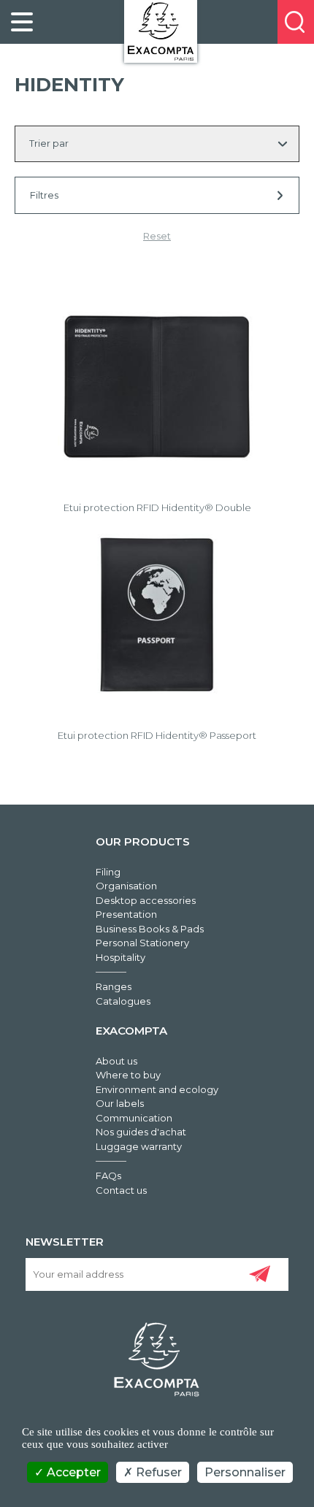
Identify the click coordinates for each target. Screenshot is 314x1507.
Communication (134, 1118)
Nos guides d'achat (141, 1132)
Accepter (72, 1472)
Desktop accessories (146, 900)
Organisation (126, 885)
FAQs (108, 1175)
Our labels (120, 1103)
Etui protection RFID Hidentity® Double (157, 507)
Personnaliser (245, 1472)
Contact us (121, 1190)
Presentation (126, 914)
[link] (22, 22)
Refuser (157, 1472)
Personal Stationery (142, 942)
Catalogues (123, 1001)
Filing (108, 872)
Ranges (113, 986)
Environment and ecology (157, 1089)
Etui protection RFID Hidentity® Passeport (157, 735)
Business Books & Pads (150, 929)
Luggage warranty (139, 1146)
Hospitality (120, 957)
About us (116, 1061)
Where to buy (128, 1075)
